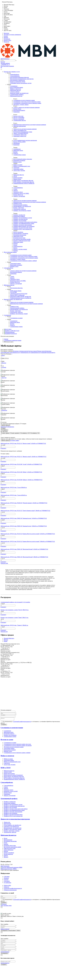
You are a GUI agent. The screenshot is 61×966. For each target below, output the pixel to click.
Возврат (6, 37)
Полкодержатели (17, 246)
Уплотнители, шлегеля (19, 209)
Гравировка (16, 111)
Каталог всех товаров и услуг (12, 71)
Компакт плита (17, 162)
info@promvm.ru (5, 58)
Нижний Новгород (9, 638)
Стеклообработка (15, 76)
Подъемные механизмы (19, 235)
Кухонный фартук (50, 352)
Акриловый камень (15, 263)
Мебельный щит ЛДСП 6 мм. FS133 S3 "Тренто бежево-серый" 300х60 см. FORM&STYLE (25, 510)
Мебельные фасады (15, 90)
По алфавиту (4, 430)
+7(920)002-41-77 (5, 64)
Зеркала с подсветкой (19, 196)
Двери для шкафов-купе (19, 130)
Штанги (6, 857)
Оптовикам (7, 39)
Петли (5, 838)
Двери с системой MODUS (20, 133)
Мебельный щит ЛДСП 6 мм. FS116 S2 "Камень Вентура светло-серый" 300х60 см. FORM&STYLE (28, 541)
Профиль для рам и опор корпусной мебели (15, 808)
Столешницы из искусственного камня (24, 100)
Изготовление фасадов (16, 288)
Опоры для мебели (9, 852)
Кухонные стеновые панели (20, 351)
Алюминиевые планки (19, 154)
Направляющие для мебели (20, 233)
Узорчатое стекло (18, 192)
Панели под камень (29, 352)
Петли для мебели (18, 232)
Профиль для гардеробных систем (22, 217)
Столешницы (13, 86)
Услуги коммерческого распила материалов (25, 140)
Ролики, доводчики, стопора (11, 830)
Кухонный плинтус (9, 733)
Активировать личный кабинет (8, 930)
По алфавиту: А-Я (25, 433)
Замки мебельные (8, 849)
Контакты (6, 33)
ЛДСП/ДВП (13, 292)
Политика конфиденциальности (13, 888)
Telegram (12, 332)
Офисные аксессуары (9, 848)
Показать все (4, 631)
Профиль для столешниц (10, 813)
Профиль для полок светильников (22, 225)
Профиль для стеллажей (19, 220)
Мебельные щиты (18, 150)
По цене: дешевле (15, 433)
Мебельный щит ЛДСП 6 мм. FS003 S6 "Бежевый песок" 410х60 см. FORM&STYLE (24, 518)
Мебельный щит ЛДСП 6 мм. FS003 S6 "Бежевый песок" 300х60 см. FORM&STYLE (24, 526)
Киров (5, 641)
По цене (3, 428)
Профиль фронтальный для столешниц (23, 226)
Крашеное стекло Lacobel (11, 791)
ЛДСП (15, 176)
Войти (18, 930)
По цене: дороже (5, 433)
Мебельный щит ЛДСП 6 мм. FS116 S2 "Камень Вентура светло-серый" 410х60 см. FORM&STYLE (28, 533)
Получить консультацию (7, 66)
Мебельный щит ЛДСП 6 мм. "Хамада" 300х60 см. (14, 625)
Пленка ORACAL (18, 194)
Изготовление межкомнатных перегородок (22, 78)
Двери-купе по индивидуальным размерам (25, 129)
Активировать (4, 953)
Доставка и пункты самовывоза (12, 34)
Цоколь (15, 247)
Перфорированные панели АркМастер (23, 183)
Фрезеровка (16, 143)
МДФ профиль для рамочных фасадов (23, 182)
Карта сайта (7, 885)
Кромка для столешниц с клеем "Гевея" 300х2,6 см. (14, 617)
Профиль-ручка (17, 203)
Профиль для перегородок (20, 219)
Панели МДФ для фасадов (17, 295)
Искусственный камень (16, 87)
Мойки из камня (17, 164)
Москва (6, 639)
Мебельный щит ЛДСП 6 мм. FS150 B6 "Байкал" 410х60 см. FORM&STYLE (21, 479)
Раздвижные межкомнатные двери (22, 131)
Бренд (3, 355)
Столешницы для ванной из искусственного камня (27, 103)
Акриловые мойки (18, 169)
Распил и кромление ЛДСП (17, 81)
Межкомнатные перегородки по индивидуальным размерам (29, 124)
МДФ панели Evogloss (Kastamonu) (13, 775)
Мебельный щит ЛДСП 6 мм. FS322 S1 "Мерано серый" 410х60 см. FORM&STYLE (23, 456)
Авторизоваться (5, 951)
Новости (6, 887)
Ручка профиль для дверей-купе (12, 825)
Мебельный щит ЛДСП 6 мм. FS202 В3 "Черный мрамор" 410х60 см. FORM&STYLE (24, 503)
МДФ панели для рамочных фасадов (23, 180)
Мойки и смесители (15, 89)
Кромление (16, 144)
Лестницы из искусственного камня (13, 747)
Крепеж (15, 243)
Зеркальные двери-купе (19, 136)
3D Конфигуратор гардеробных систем (20, 83)
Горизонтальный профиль (20, 205)
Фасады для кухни (18, 116)
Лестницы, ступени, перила (20, 104)
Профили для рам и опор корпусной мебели (25, 222)
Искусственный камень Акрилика (22, 159)
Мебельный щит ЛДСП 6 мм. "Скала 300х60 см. (14, 487)
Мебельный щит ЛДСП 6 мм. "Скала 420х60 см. (14, 495)
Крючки (15, 250)
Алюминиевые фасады (19, 120)
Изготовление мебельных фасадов (19, 77)
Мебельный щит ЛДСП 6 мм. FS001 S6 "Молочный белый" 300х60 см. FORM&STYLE (24, 557)
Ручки (5, 842)
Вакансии (6, 41)
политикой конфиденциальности (22, 721)
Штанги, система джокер (20, 249)
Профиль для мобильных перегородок (14, 806)
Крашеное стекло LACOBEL (21, 193)
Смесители (16, 167)
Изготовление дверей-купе (17, 80)
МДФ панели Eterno (9, 773)
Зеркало (15, 190)
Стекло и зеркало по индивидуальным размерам (26, 107)
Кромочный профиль (19, 216)
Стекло (15, 189)
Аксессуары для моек (19, 170)
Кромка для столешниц (10, 735)
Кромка (15, 152)
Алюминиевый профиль (16, 94)
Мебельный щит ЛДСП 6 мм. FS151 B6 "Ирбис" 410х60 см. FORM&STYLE (21, 472)
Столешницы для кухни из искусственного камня (26, 101)
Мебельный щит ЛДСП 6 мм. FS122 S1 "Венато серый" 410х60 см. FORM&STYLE (23, 443)
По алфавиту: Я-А (35, 433)
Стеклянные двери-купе (19, 134)
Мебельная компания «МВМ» (9, 868)
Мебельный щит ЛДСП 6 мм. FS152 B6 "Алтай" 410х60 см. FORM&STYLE (21, 464)
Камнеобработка (14, 74)
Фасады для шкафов (18, 117)
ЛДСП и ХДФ (8, 772)
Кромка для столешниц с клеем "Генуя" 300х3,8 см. (15, 610)
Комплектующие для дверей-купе (19, 93)
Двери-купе (7, 822)
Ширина (4, 363)
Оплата (6, 36)
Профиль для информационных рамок (23, 223)
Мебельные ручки (18, 236)
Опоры (15, 245)
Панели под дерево (19, 352)
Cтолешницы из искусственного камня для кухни (17, 744)
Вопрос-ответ (7, 40)
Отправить (3, 724)
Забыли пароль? (5, 929)
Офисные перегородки (19, 126)
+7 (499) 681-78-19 (14, 330)
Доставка (6, 876)
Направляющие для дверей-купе (22, 206)
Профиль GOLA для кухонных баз (22, 229)
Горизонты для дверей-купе (11, 826)
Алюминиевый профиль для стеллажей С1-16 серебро (15, 602)
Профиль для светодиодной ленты (22, 227)
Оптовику (7, 881)
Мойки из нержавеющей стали (21, 166)
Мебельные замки (18, 242)
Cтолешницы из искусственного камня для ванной (18, 745)
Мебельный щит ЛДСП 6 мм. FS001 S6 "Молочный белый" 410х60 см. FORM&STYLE (24, 549)
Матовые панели (9, 352)
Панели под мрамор (40, 352)
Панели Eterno (17, 179)
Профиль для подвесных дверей (22, 210)
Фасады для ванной (18, 119)
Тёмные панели (41, 351)
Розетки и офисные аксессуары (21, 240)
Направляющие (8, 839)
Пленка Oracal (17, 109)
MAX (9, 329)
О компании (7, 882)
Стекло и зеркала (14, 91)
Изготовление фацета (19, 110)
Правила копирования (10, 890)
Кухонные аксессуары (19, 237)
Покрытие (4, 410)
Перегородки (7, 823)
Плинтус (15, 153)
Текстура (4, 377)
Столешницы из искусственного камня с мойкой (23, 260)
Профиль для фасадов (19, 215)
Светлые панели (32, 351)
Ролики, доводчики (18, 207)
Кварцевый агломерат (19, 160)
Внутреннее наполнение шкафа (21, 239)
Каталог (3, 61)
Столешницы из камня (16, 318)
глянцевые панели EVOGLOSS (18, 293)
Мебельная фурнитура (16, 96)
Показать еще (4, 563)
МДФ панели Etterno (15, 290)
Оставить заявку (14, 440)
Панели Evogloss (17, 177)
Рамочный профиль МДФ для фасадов (20, 296)
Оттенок (4, 367)
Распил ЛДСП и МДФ (19, 142)
